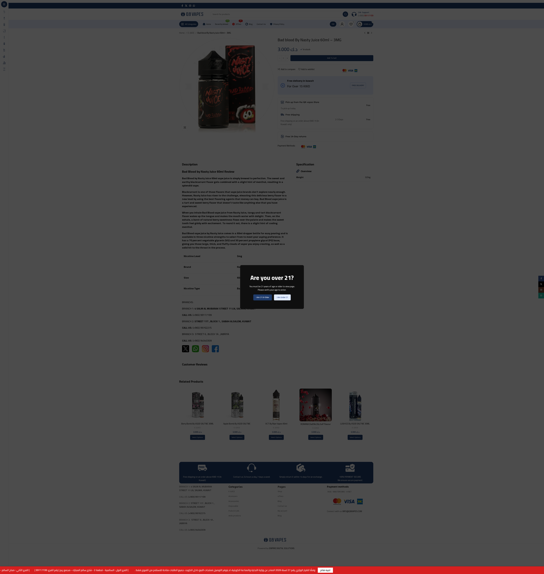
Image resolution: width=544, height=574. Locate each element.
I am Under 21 (282, 297)
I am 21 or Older (262, 297)
